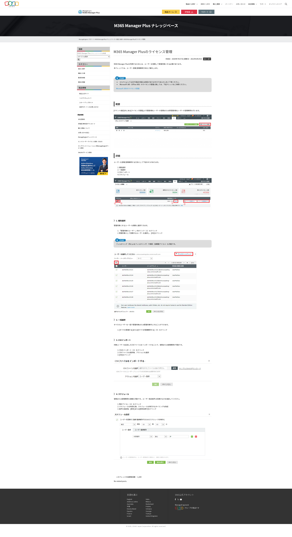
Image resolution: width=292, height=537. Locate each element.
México (148, 502)
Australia (130, 504)
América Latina (132, 502)
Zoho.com (12, 4)
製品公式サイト (84, 94)
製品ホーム (169, 11)
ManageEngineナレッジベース (87, 137)
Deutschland (131, 509)
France (129, 513)
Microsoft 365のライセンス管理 (127, 88)
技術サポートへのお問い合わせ (88, 107)
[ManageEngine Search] (286, 4)
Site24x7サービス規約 (85, 152)
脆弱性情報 (81, 78)
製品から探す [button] (190, 4)
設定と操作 (119, 39)
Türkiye (148, 513)
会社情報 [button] (251, 4)
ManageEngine (83, 39)
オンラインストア (275, 4)
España (129, 511)
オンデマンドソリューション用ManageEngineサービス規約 (93, 147)
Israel (129, 516)
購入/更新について (84, 128)
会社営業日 (81, 119)
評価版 (187, 11)
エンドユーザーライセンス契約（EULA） (90, 141)
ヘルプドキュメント (85, 98)
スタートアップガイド (86, 102)
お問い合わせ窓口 (83, 133)
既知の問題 (81, 82)
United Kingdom (152, 516)
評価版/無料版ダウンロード (86, 124)
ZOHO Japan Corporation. (141, 526)
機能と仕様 (81, 73)
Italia (147, 499)
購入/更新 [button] (216, 4)
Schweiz (149, 509)
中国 (128, 506)
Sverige (149, 511)
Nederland (150, 504)
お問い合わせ (240, 4)
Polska (148, 506)
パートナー (229, 4)
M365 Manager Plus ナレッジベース (105, 39)
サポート (263, 4)
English (129, 499)
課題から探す (205, 4)
